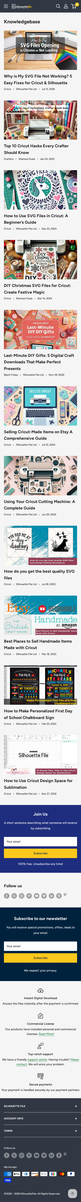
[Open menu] (6, 6)
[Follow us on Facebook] (6, 896)
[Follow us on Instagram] (21, 896)
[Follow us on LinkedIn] (51, 896)
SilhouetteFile (28, 1193)
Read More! (46, 1034)
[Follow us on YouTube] (36, 896)
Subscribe (40, 853)
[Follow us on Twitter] (14, 896)
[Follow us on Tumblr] (59, 896)
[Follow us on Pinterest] (29, 896)
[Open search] (58, 6)
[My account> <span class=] (66, 6)
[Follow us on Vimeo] (44, 896)
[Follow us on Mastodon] (66, 896)
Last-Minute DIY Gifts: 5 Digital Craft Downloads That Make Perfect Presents (39, 362)
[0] (73, 6)
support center (37, 1059)
